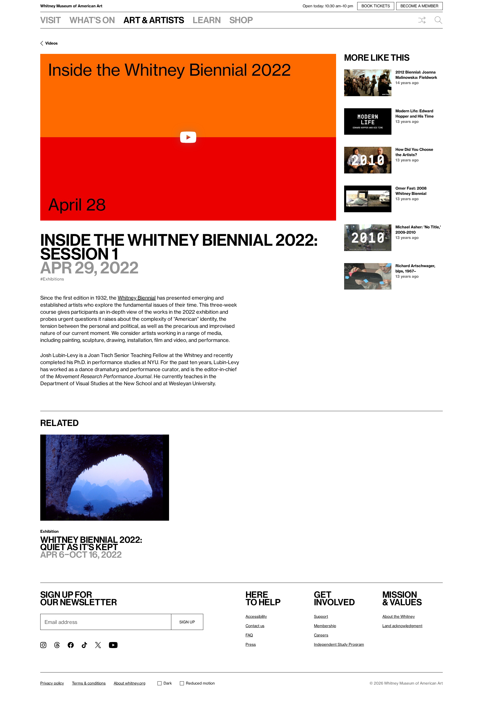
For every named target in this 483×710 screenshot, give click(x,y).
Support (321, 616)
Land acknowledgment (402, 625)
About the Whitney (398, 616)
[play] (188, 137)
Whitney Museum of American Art (71, 6)
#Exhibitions (52, 278)
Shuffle (422, 20)
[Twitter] (98, 645)
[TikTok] (84, 645)
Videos (51, 43)
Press (251, 644)
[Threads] (57, 645)
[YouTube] (113, 645)
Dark (168, 683)
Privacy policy (52, 683)
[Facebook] (71, 645)
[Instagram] (43, 645)
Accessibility (256, 616)
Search (436, 20)
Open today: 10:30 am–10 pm (328, 6)
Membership (325, 625)
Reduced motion (200, 683)
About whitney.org (129, 683)
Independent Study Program (339, 644)
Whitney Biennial (137, 298)
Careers (321, 635)
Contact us (255, 625)
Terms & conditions (89, 683)
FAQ (249, 635)
